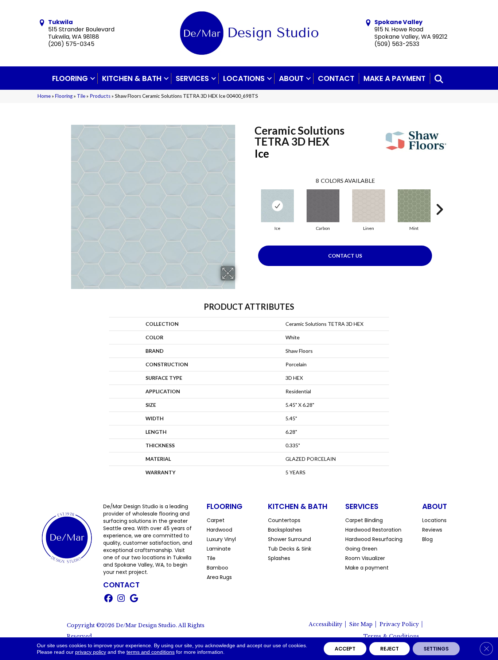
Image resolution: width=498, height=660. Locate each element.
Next (439, 198)
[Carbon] (323, 206)
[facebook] (108, 599)
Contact (336, 78)
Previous (250, 198)
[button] (92, 78)
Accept (345, 648)
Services (192, 78)
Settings (436, 648)
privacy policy (90, 652)
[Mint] (414, 206)
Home (44, 96)
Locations (244, 78)
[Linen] (368, 206)
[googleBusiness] (134, 599)
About (291, 78)
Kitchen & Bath (132, 78)
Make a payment (394, 78)
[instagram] (121, 599)
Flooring (70, 78)
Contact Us (345, 255)
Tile (81, 96)
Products (100, 96)
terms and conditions (151, 652)
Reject (389, 648)
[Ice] (277, 206)
